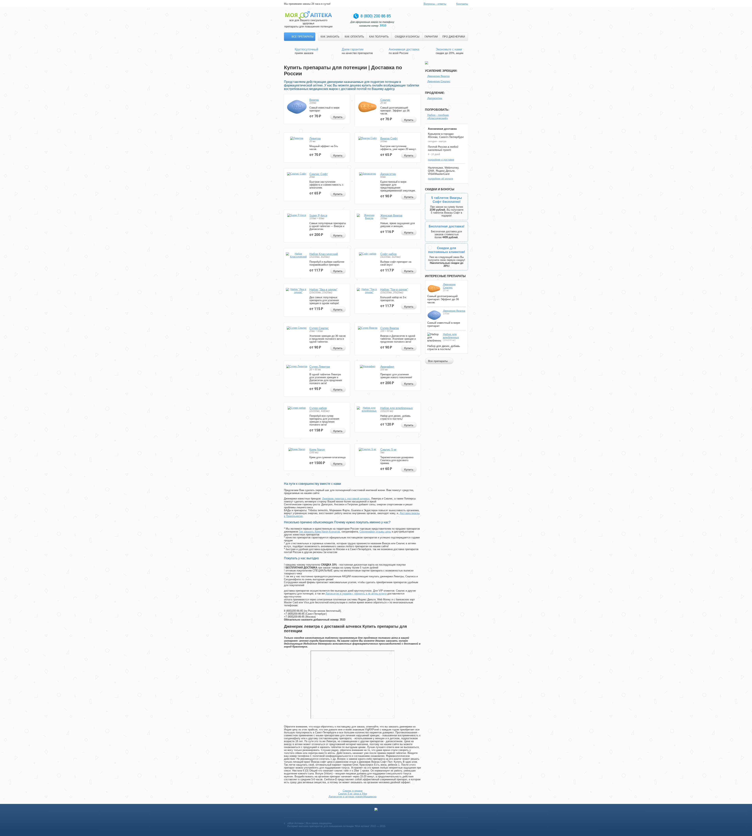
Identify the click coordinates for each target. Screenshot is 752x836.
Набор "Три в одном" (394, 289)
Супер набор (318, 408)
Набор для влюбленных (396, 408)
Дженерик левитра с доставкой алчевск (346, 498)
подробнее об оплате (440, 178)
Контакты (462, 3)
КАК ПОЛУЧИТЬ (379, 36)
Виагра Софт (389, 138)
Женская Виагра (391, 215)
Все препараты (303, 36)
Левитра (315, 138)
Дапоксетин (388, 174)
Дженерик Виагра (438, 76)
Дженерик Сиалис (438, 81)
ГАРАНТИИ (431, 36)
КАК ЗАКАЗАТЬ (330, 36)
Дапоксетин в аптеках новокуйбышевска (352, 796)
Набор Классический (323, 254)
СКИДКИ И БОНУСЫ (407, 36)
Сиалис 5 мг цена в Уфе (352, 793)
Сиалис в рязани (352, 790)
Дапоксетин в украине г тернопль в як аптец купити (356, 593)
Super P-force (318, 215)
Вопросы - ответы (435, 3)
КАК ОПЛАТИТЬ (354, 36)
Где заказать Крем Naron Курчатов (319, 531)
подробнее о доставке (441, 159)
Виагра (314, 99)
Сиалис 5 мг (388, 449)
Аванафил (387, 366)
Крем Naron (317, 449)
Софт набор (388, 254)
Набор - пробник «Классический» (438, 116)
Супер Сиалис (319, 328)
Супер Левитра (319, 366)
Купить (338, 117)
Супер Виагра (389, 328)
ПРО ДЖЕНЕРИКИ (453, 36)
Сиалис (385, 99)
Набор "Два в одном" (323, 289)
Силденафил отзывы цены (375, 531)
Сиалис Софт (318, 174)
